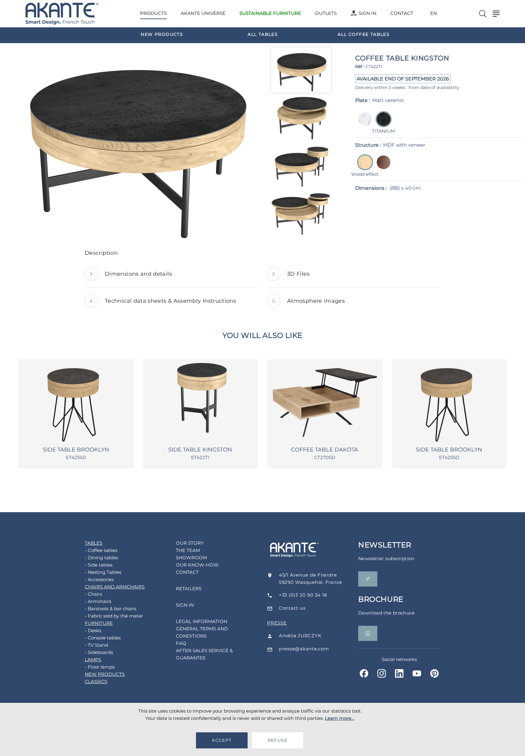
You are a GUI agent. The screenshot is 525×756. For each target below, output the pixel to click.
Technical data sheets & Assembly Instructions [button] (170, 301)
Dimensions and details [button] (138, 274)
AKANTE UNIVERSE (203, 13)
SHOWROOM (191, 557)
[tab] (262, 255)
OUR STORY (190, 543)
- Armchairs (98, 601)
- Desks (93, 630)
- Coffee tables (101, 550)
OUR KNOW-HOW (197, 565)
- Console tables (103, 638)
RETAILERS (188, 588)
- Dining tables (101, 557)
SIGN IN (367, 13)
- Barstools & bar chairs (110, 608)
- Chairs (93, 594)
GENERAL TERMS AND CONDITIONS (202, 632)
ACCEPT (222, 740)
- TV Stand (96, 645)
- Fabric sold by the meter (114, 616)
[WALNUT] (382, 166)
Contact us (292, 608)
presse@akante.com (304, 649)
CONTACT (401, 13)
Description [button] (101, 253)
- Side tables (98, 565)
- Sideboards (99, 652)
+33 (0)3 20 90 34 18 (303, 595)
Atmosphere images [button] (316, 301)
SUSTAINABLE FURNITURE (270, 13)
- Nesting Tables (103, 572)
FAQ (181, 643)
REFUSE (277, 740)
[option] (162, 34)
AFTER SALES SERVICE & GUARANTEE (204, 654)
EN (433, 13)
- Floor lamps (100, 667)
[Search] (482, 13)
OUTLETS (326, 13)
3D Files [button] (298, 274)
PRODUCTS (153, 13)
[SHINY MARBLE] (363, 123)
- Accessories (99, 579)
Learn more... (339, 718)
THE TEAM (188, 550)
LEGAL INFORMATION (201, 621)
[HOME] (62, 14)
